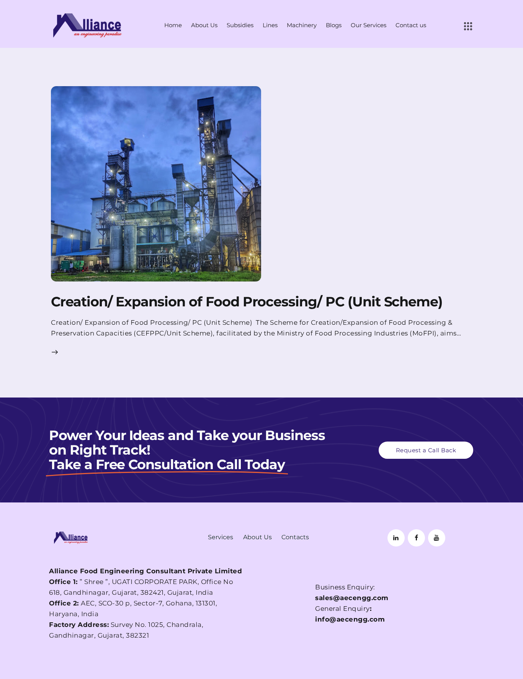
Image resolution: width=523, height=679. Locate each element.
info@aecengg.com (350, 619)
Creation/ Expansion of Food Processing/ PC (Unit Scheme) (248, 301)
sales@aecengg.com (352, 598)
